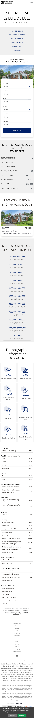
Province (17, 626)
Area (17, 638)
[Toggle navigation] (31, 2)
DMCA (17, 646)
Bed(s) (4, 98)
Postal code (17, 633)
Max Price (5, 91)
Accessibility (17, 644)
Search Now (17, 130)
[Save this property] (30, 213)
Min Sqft (5, 114)
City (17, 630)
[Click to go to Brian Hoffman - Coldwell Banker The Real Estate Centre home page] (7, 2)
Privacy (17, 641)
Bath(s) (5, 106)
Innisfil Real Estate (17, 623)
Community (17, 635)
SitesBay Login (17, 651)
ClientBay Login (17, 649)
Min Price (5, 83)
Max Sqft (5, 121)
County (17, 628)
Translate (29, 706)
